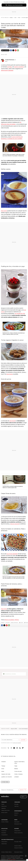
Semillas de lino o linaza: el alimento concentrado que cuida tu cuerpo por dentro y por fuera (14, 333)
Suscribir (23, 739)
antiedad (16, 776)
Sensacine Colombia (18, 847)
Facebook (11, 50)
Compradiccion (4, 834)
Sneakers (3, 761)
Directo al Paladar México (6, 852)
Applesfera (3, 808)
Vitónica (17, 619)
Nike (19, 17)
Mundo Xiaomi (4, 812)
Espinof (15, 815)
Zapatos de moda (5, 774)
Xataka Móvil (4, 806)
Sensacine (16, 813)
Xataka (2, 804)
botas (2, 771)
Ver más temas (5, 781)
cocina (21, 622)
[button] (10, 59)
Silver (2, 768)
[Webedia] (5, 797)
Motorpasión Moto (18, 823)
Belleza (16, 768)
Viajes (15, 766)
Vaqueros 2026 (14, 728)
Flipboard (16, 50)
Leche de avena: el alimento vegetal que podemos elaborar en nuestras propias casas (13, 487)
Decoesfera (3, 832)
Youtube (14, 748)
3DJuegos (16, 804)
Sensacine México (18, 845)
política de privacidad (17, 742)
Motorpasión (16, 821)
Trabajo (3, 766)
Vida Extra (16, 806)
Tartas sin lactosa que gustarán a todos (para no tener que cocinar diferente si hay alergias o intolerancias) (13, 155)
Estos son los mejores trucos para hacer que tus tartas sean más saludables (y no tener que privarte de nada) (13, 577)
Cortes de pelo (18, 771)
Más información (12, 859)
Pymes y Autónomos (18, 832)
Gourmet (8, 622)
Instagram (17, 748)
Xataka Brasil (4, 843)
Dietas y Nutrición (14, 622)
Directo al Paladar (4, 821)
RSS (20, 748)
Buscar (22, 789)
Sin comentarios (6, 50)
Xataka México (4, 841)
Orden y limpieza (18, 774)
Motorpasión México (18, 852)
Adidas (11, 17)
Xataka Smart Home (5, 810)
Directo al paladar (9, 619)
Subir (22, 796)
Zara (15, 17)
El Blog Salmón (17, 830)
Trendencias (3, 830)
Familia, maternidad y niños (19, 762)
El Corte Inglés (25, 17)
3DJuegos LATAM (17, 841)
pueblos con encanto (6, 776)
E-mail (18, 50)
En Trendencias (5, 331)
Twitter (13, 50)
